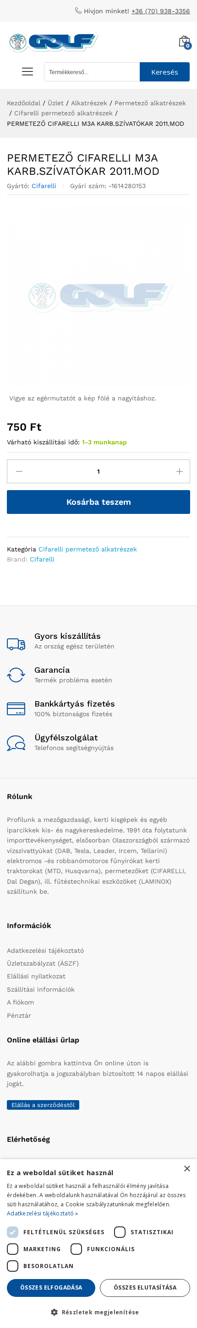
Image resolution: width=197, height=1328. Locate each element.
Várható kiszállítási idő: (43, 442)
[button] (98, 1311)
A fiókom (20, 1002)
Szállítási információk (41, 989)
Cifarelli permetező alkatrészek (87, 549)
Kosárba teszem (98, 502)
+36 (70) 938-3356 (160, 11)
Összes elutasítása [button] (145, 1287)
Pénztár (19, 1015)
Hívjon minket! (106, 11)
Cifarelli (44, 185)
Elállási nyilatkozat (36, 976)
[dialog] (98, 1243)
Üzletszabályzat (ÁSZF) (43, 963)
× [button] (186, 1169)
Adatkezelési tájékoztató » (42, 1213)
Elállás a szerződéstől (43, 1104)
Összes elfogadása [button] (51, 1287)
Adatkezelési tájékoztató (45, 950)
